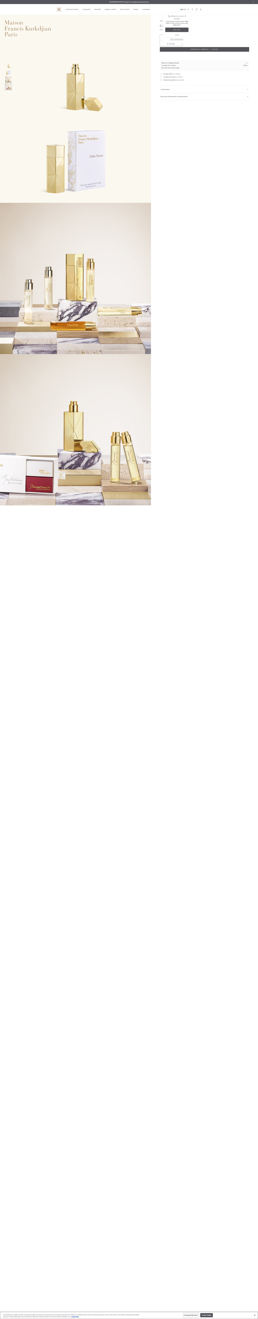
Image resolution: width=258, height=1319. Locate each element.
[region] (129, 1315)
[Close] (255, 1315)
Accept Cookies (206, 1315)
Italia (177, 35)
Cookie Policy (75, 1317)
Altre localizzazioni (176, 39)
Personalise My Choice (190, 1315)
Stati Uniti (177, 30)
